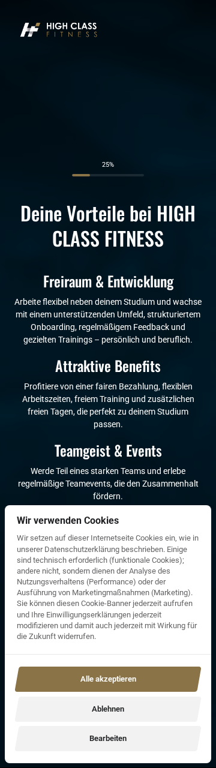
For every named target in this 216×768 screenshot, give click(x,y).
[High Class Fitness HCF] (58, 30)
